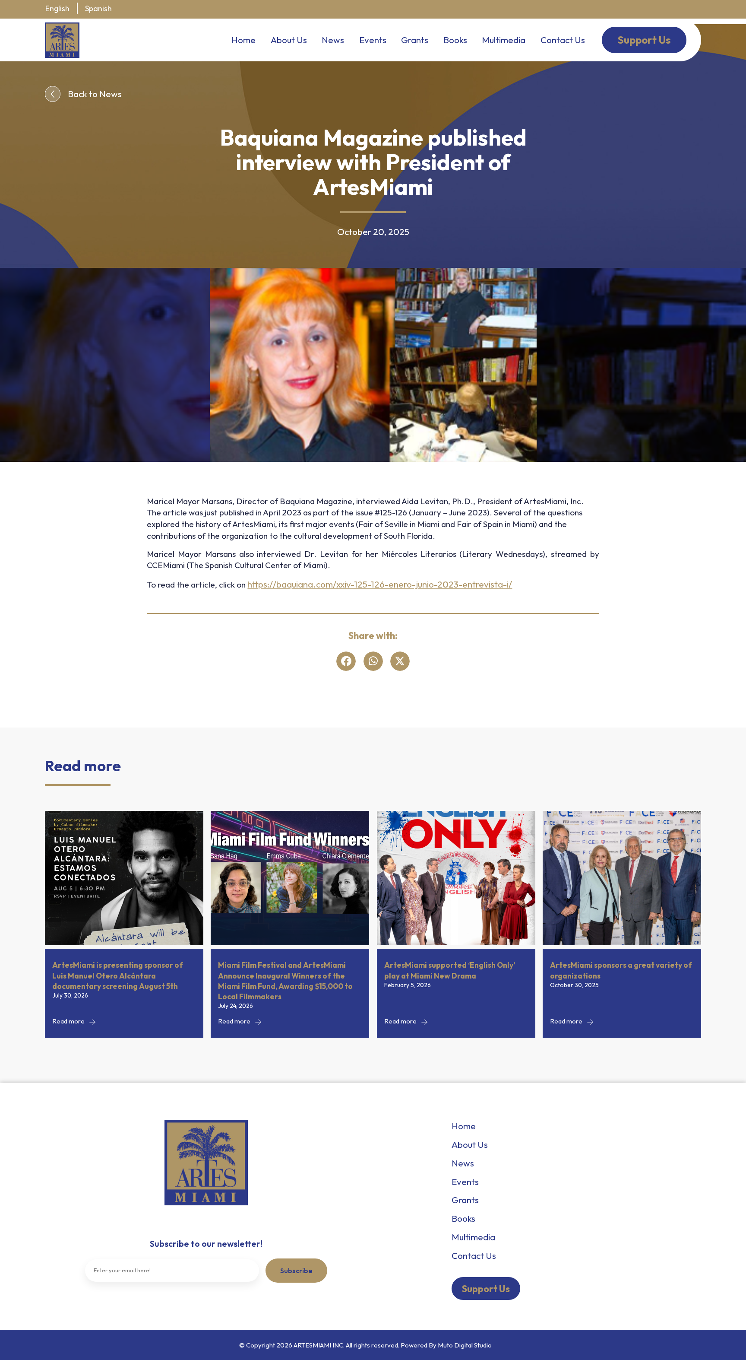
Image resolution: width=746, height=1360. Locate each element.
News (333, 39)
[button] (346, 661)
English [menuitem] (57, 8)
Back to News (95, 93)
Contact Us (563, 39)
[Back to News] (53, 94)
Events (372, 39)
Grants (414, 39)
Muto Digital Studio (465, 1345)
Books (455, 39)
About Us (289, 39)
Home (243, 39)
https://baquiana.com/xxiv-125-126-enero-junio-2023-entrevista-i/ (379, 584)
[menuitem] (57, 9)
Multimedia (503, 39)
